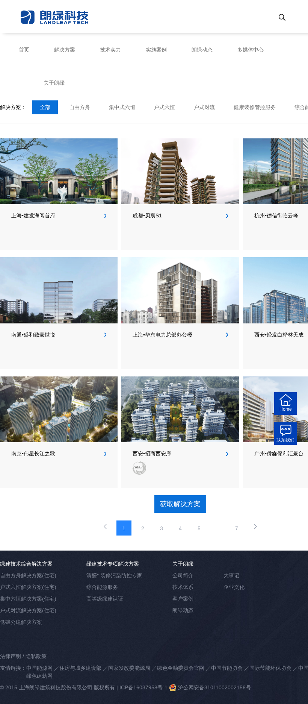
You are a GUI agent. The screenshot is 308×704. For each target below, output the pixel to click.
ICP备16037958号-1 (143, 687)
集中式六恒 (122, 107)
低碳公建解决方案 (21, 622)
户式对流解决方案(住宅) (28, 610)
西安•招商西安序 (152, 454)
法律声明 (10, 656)
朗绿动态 (202, 50)
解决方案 (64, 50)
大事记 (231, 575)
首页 (24, 50)
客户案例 (182, 599)
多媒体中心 (250, 50)
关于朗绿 (54, 83)
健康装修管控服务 (255, 107)
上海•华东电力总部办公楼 (162, 335)
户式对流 (204, 107)
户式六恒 (164, 107)
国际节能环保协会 (270, 668)
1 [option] (123, 528)
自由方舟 (79, 107)
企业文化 (234, 587)
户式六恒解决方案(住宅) (28, 587)
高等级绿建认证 (104, 599)
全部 (45, 107)
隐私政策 (36, 656)
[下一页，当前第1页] (255, 528)
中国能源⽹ (39, 668)
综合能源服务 (102, 587)
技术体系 (182, 587)
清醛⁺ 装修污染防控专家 (114, 575)
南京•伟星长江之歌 (33, 454)
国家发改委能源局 (129, 668)
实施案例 (156, 50)
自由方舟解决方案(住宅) (28, 575)
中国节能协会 (227, 668)
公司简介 (182, 575)
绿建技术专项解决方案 (112, 564)
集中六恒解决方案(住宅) (28, 599)
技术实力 (110, 50)
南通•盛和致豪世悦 (33, 335)
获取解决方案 (180, 504)
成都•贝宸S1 (147, 215)
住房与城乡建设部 (80, 668)
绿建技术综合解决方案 (26, 564)
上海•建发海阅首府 (33, 215)
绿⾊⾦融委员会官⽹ (180, 668)
